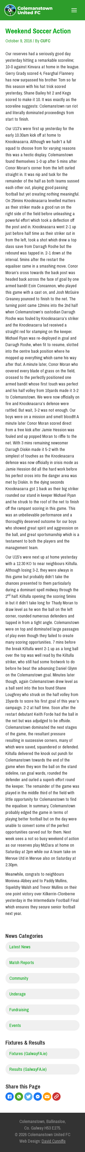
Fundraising (19, 1010)
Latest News (20, 947)
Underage (17, 994)
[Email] (47, 1097)
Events (15, 1025)
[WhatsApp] (19, 1097)
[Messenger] (38, 1097)
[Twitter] (29, 1097)
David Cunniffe (54, 1141)
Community (18, 978)
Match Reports (21, 962)
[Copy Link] (57, 1097)
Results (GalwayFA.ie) (28, 1069)
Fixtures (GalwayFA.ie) (28, 1053)
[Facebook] (10, 1097)
